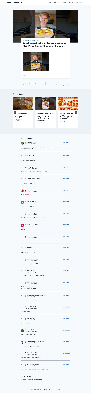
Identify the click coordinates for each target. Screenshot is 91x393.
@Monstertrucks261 (31, 353)
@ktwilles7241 (29, 201)
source (24, 75)
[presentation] (23, 103)
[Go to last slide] (15, 112)
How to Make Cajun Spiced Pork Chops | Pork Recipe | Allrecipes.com (22, 115)
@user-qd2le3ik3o (30, 330)
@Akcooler (28, 270)
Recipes (54, 2)
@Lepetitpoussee (30, 259)
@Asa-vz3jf (28, 247)
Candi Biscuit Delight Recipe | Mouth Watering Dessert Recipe (58, 83)
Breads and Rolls (27, 40)
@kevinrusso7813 (30, 224)
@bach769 (28, 190)
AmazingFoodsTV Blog (77, 2)
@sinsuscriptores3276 (32, 178)
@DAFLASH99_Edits (31, 364)
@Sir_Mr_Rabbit (29, 155)
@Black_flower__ (30, 213)
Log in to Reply (66, 142)
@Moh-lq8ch (29, 318)
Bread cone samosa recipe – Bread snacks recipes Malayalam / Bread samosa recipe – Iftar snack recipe (45, 116)
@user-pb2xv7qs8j (30, 307)
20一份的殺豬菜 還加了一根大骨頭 (29, 83)
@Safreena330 (29, 282)
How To (59, 2)
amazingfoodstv (27, 48)
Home (49, 2)
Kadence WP (58, 389)
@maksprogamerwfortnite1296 (34, 295)
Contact (69, 2)
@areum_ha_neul (30, 167)
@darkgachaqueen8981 (32, 236)
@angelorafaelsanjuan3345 (33, 341)
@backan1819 (29, 142)
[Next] (76, 112)
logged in (29, 379)
